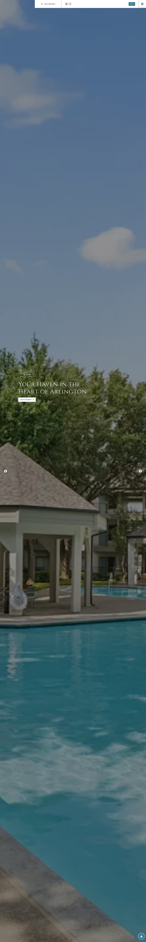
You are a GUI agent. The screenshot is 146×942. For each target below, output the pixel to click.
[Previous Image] (5, 471)
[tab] (74, 940)
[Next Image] (140, 471)
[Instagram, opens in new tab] (70, 4)
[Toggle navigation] (142, 4)
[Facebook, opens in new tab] (66, 4)
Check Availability (26, 399)
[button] (132, 4)
